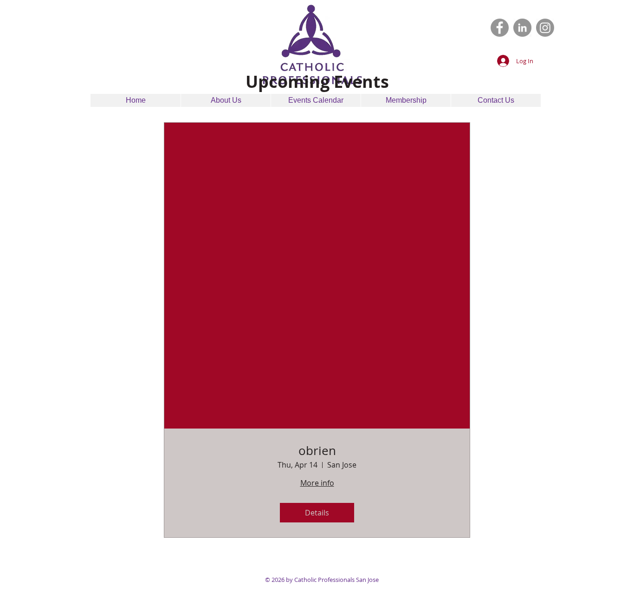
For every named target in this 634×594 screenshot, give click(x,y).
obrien (317, 450)
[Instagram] (545, 28)
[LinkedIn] (522, 28)
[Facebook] (500, 28)
